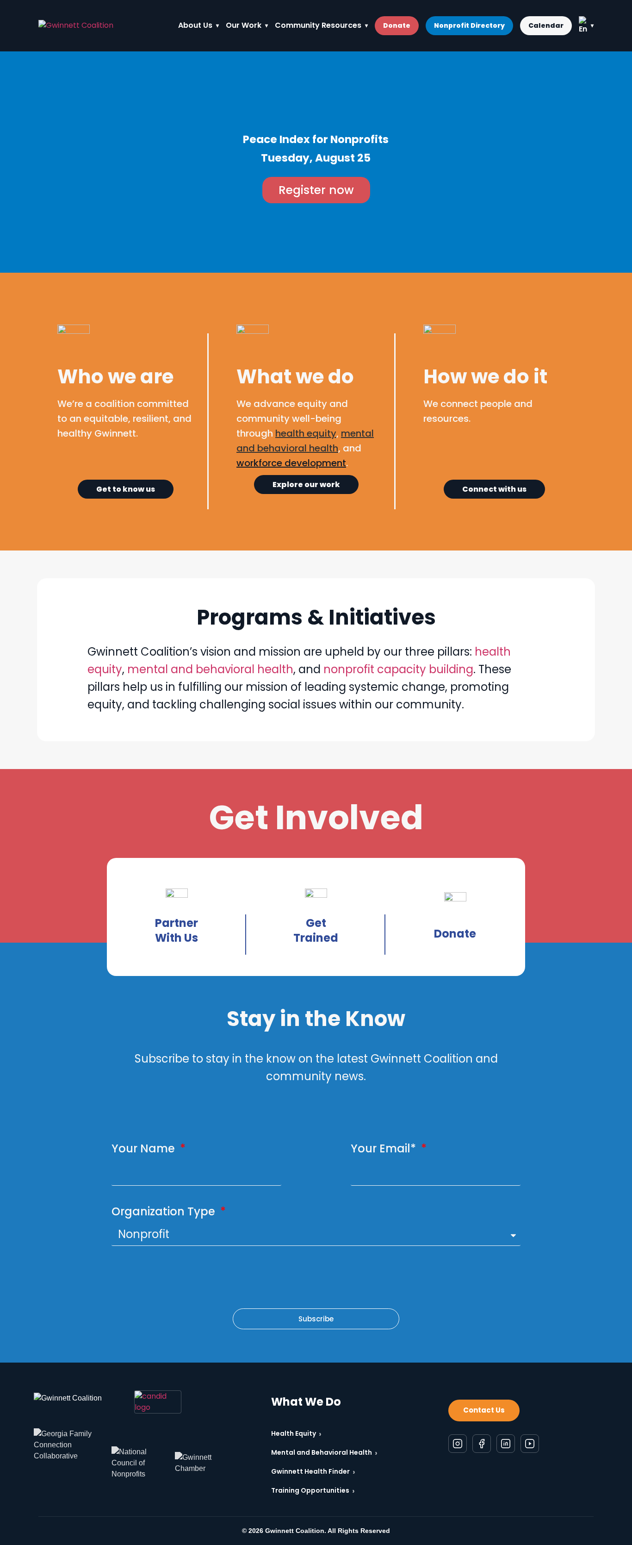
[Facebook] (481, 1443)
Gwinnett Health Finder (313, 1471)
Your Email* (385, 1148)
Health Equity (296, 1433)
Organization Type (165, 1211)
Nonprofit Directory (469, 25)
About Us (195, 25)
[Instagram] (457, 1443)
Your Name (145, 1148)
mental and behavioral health (210, 669)
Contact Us (484, 1410)
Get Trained (315, 930)
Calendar (546, 25)
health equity (305, 433)
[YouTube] (529, 1443)
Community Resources (318, 25)
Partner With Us (176, 930)
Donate (396, 25)
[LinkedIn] (505, 1443)
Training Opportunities (313, 1490)
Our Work (243, 25)
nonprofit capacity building (398, 669)
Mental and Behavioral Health (324, 1452)
